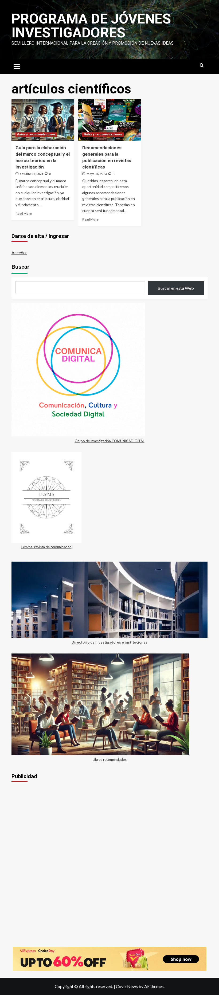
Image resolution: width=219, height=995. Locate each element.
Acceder (19, 252)
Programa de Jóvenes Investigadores (91, 26)
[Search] (201, 65)
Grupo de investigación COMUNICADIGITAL (109, 441)
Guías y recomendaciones (36, 134)
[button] (16, 65)
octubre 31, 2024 (31, 174)
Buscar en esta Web (176, 288)
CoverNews (127, 986)
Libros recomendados (110, 759)
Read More (23, 213)
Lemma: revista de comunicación (46, 547)
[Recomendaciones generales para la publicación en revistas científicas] (109, 120)
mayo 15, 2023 (97, 174)
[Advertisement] (109, 826)
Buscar (20, 267)
